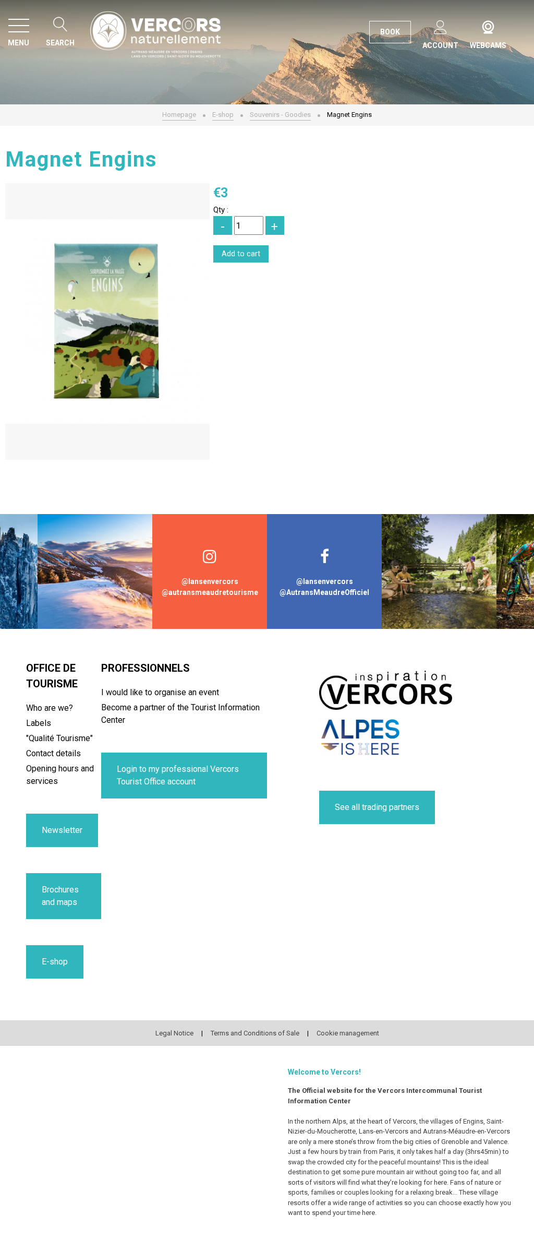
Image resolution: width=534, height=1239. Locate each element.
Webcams (488, 25)
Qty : (220, 210)
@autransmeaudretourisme (210, 592)
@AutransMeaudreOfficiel (324, 592)
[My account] (440, 25)
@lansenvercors (209, 581)
